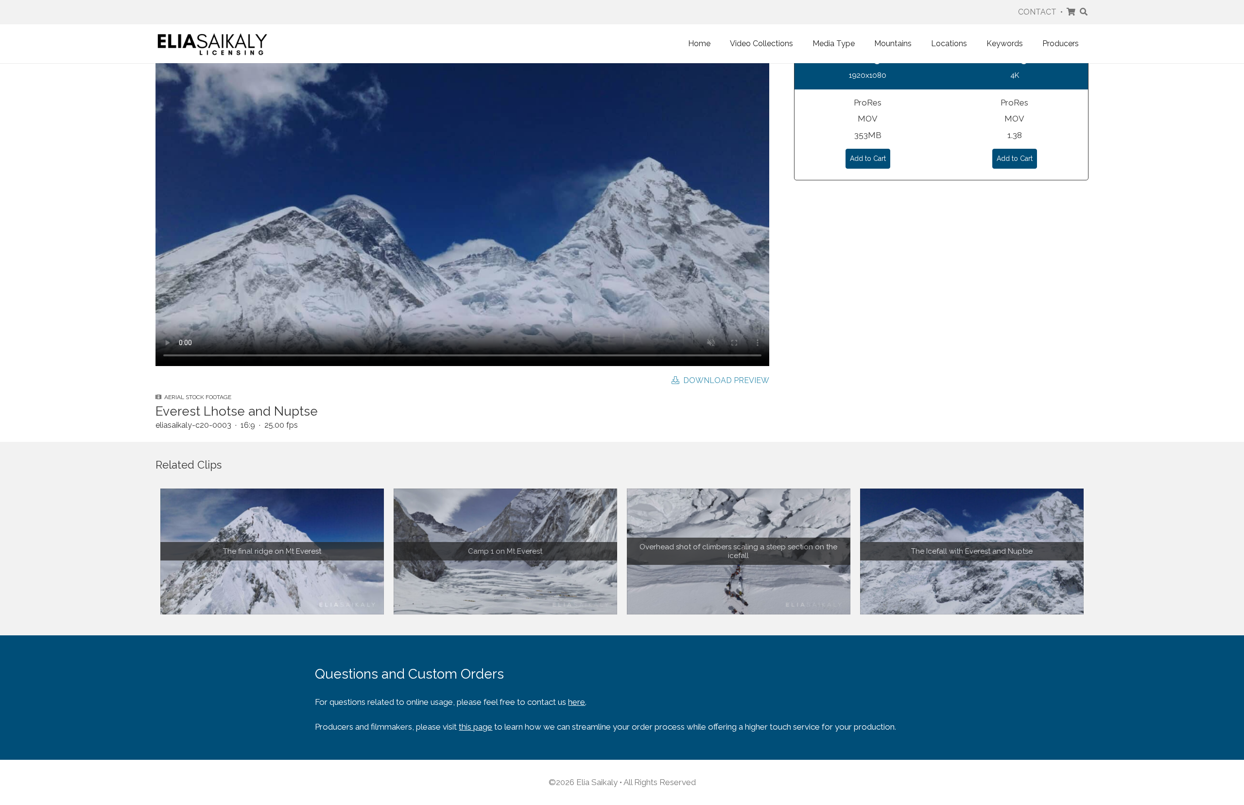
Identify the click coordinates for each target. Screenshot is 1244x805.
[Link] (212, 44)
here (576, 702)
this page (475, 727)
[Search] (1083, 12)
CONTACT (1037, 12)
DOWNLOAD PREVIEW (724, 380)
